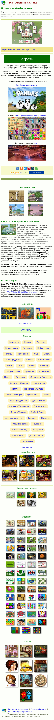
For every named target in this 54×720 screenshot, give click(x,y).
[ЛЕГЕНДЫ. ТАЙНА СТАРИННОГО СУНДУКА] (26, 667)
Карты (20, 365)
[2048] (21, 581)
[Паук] (42, 565)
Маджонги (14, 342)
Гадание (32, 418)
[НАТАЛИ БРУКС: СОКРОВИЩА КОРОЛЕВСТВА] (11, 681)
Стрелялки (44, 371)
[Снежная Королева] (42, 606)
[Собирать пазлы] (31, 598)
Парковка (45, 418)
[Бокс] (10, 557)
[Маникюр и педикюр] (42, 614)
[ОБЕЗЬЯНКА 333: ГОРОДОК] (44, 461)
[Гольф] (21, 557)
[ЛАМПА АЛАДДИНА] (26, 681)
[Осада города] (21, 590)
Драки (46, 395)
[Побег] (21, 503)
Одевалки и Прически (40, 377)
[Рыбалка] (31, 557)
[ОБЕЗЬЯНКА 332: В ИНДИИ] (9, 476)
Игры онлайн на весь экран (18, 709)
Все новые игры (26, 324)
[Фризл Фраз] (10, 590)
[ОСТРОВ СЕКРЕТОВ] (40, 681)
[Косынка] (10, 573)
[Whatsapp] (36, 168)
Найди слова (43, 348)
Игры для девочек (18, 400)
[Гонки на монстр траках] (10, 532)
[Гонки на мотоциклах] (42, 524)
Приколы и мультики (33, 389)
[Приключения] (31, 503)
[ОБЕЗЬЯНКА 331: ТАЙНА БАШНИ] (44, 476)
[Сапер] (31, 565)
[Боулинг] (42, 548)
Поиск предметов (13, 360)
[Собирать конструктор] (42, 598)
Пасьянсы (27, 348)
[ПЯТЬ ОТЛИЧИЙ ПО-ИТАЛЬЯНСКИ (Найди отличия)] (26, 313)
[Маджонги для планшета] (31, 524)
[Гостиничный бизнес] (42, 540)
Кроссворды (32, 395)
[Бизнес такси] (42, 590)
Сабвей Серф (37, 412)
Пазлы (7, 377)
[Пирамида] (31, 573)
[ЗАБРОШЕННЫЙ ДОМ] (26, 652)
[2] (12, 172)
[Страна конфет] (10, 606)
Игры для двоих (20, 424)
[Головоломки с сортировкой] (37, 631)
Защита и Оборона (19, 383)
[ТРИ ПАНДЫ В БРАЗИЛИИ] (17, 210)
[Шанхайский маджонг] (10, 524)
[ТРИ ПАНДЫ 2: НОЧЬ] (36, 210)
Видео (32, 365)
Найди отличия (13, 371)
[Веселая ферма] (31, 540)
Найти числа (39, 383)
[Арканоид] (21, 548)
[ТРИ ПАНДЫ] (17, 196)
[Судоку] (21, 565)
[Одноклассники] (21, 168)
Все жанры (27, 447)
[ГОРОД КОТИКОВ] (11, 652)
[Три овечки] (10, 495)
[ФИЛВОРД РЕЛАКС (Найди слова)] (8, 313)
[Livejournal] (32, 168)
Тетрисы (8, 354)
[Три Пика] (42, 573)
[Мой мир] (25, 168)
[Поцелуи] (21, 623)
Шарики (27, 342)
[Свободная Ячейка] (21, 573)
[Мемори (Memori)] (10, 598)
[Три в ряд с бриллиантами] (26, 631)
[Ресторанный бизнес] (10, 548)
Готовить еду (40, 406)
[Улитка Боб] (21, 495)
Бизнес (29, 360)
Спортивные (44, 360)
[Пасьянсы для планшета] (10, 581)
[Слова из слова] (15, 631)
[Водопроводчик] (21, 614)
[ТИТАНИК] (40, 667)
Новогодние (27, 441)
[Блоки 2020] (10, 623)
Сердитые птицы (20, 430)
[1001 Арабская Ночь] (21, 606)
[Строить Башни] (10, 614)
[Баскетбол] (42, 557)
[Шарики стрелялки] (42, 532)
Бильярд (44, 365)
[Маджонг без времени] (31, 532)
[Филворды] (31, 614)
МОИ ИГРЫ (26, 330)
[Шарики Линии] (10, 540)
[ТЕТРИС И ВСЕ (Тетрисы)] (43, 313)
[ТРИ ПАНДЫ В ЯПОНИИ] (36, 196)
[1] (11, 172)
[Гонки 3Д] (21, 540)
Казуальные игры (14, 395)
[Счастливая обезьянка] (31, 495)
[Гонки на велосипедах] (21, 532)
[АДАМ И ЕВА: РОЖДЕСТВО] (26, 476)
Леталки (15, 389)
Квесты (20, 50)
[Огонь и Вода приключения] (42, 623)
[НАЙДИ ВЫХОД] (40, 652)
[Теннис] (10, 565)
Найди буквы (18, 435)
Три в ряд (41, 342)
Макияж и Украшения (19, 406)
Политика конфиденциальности (20, 712)
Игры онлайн (8, 50)
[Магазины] (31, 590)
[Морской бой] (31, 623)
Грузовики (37, 424)
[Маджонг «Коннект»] (21, 524)
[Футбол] (31, 548)
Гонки (9, 365)
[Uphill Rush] (31, 581)
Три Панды (31, 50)
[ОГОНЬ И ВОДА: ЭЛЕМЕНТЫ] (26, 696)
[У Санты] (31, 606)
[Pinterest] (29, 168)
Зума (36, 354)
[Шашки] (21, 598)
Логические (23, 354)
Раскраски (38, 430)
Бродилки (29, 371)
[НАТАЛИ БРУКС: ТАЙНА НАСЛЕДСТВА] (11, 667)
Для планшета (36, 435)
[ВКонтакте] (17, 168)
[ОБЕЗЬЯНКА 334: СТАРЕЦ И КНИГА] (26, 461)
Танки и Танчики (18, 412)
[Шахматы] (42, 581)
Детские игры (38, 400)
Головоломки (11, 348)
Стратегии (20, 377)
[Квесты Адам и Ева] (42, 495)
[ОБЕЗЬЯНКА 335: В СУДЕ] (9, 461)
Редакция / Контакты (38, 709)
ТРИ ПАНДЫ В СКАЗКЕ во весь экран (22, 292)
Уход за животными (14, 418)
